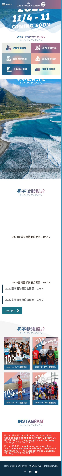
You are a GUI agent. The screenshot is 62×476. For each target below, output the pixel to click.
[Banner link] (16, 48)
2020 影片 (10, 310)
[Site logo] (31, 4)
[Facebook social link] (25, 472)
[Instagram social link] (30, 472)
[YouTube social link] (36, 472)
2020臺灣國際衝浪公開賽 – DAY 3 (24, 299)
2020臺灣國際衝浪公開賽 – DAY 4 (24, 288)
